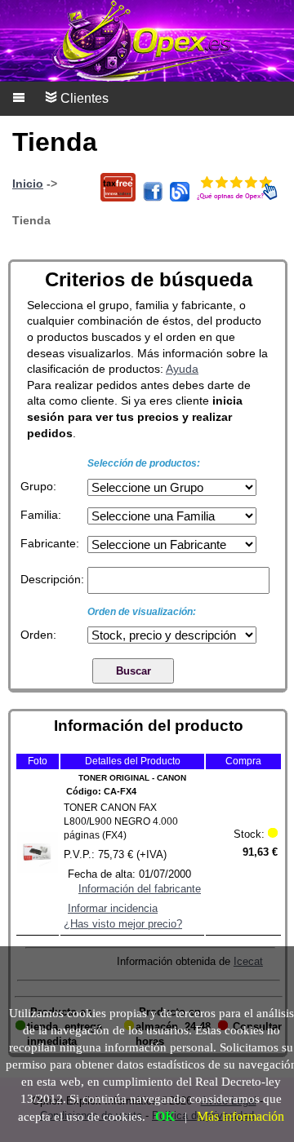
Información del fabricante (139, 889)
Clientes (83, 98)
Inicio (27, 183)
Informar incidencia (113, 908)
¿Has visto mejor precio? (123, 924)
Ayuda (182, 368)
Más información (240, 1116)
